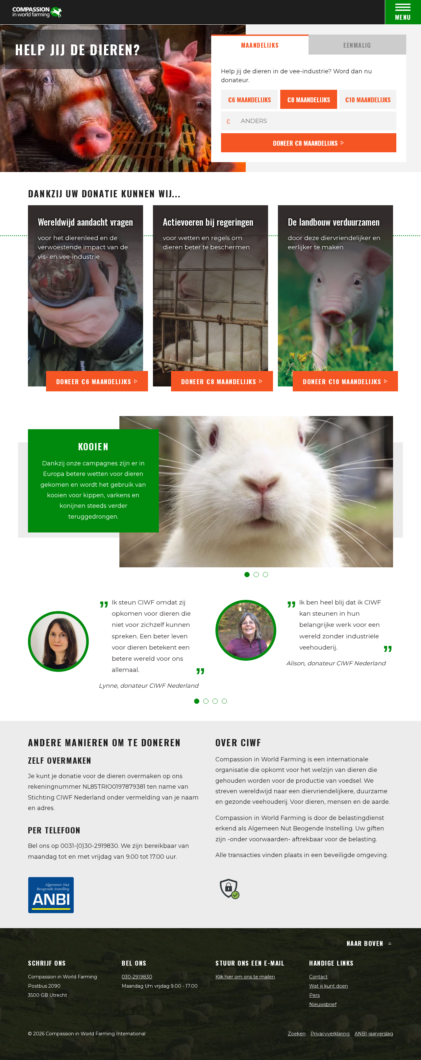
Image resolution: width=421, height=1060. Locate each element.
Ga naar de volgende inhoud (210, 193)
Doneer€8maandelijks (305, 142)
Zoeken (297, 1034)
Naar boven (365, 943)
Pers (314, 995)
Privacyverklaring (330, 1034)
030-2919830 (137, 977)
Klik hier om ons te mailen (245, 977)
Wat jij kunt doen (328, 986)
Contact (318, 977)
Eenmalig (357, 45)
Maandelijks (260, 45)
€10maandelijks (368, 99)
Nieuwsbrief (322, 1004)
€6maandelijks (249, 99)
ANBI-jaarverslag (374, 1034)
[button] (247, 574)
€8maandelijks (308, 99)
